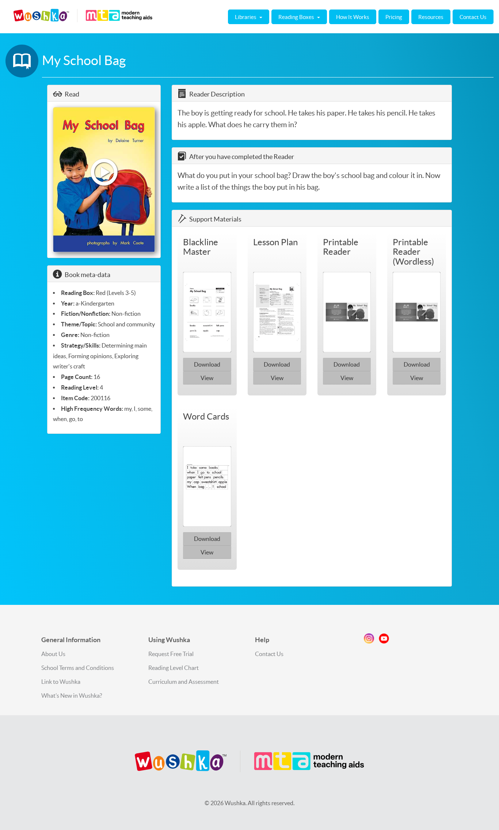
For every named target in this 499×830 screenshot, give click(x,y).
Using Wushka (169, 640)
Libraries (246, 17)
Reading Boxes (296, 17)
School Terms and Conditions (77, 667)
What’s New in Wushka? (71, 695)
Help (262, 640)
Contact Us (473, 17)
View (207, 378)
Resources (430, 17)
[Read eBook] (104, 179)
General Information (70, 640)
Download (207, 364)
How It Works (352, 17)
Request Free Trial (171, 654)
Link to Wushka (60, 681)
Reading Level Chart (173, 667)
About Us (53, 654)
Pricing (393, 17)
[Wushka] (249, 761)
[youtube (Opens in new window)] (384, 640)
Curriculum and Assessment (183, 681)
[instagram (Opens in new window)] (369, 640)
